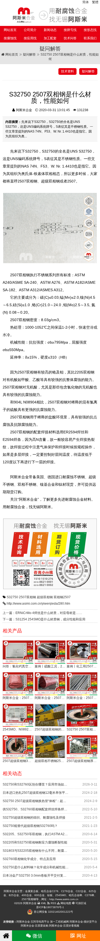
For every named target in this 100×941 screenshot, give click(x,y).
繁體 (95, 2)
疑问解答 (29, 54)
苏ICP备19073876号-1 (50, 907)
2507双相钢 (27, 597)
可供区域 (80, 903)
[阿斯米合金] (50, 15)
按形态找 (90, 30)
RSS (53, 903)
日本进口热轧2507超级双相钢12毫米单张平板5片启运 (41, 793)
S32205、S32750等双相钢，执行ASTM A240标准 (39, 834)
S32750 (12, 597)
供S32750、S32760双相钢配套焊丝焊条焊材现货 (38, 809)
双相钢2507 (62, 597)
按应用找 (30, 38)
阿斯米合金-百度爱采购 (34, 925)
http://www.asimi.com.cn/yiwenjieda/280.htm (38, 603)
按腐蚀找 (10, 38)
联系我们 (90, 38)
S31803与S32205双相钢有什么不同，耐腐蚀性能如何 (41, 851)
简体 (85, 2)
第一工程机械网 (59, 921)
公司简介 (30, 30)
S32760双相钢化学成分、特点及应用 (29, 859)
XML (43, 903)
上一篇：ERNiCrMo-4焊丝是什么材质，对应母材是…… (42, 613)
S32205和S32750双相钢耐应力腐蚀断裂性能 (35, 842)
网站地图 (65, 903)
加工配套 (50, 38)
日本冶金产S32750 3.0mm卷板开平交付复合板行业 (39, 875)
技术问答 (70, 38)
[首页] (6, 935)
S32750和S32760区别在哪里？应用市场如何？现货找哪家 (44, 784)
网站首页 (10, 30)
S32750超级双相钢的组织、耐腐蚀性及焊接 (34, 817)
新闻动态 (50, 30)
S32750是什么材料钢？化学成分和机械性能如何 (37, 867)
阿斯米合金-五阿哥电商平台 (33, 921)
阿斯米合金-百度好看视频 (64, 925)
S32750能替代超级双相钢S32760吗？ (30, 826)
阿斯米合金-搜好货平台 (83, 921)
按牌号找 (70, 30)
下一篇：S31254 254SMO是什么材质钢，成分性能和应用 (44, 619)
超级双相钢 (45, 597)
